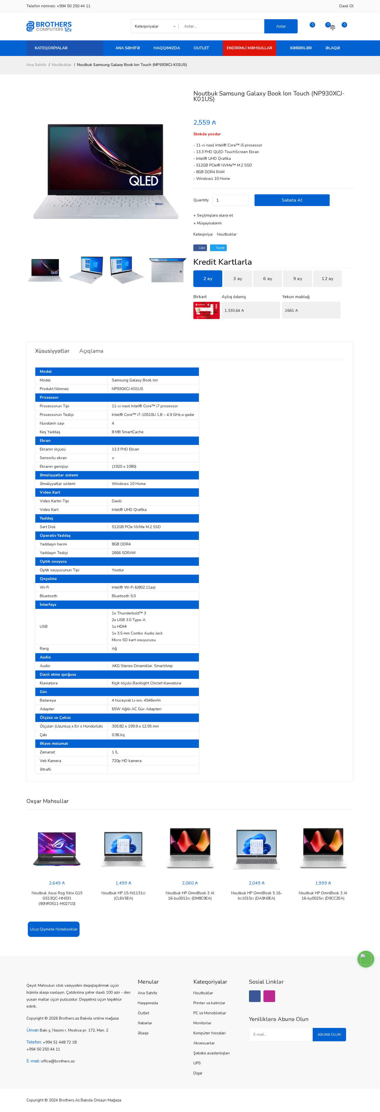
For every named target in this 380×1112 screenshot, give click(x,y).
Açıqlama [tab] (91, 351)
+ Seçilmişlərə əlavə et (213, 215)
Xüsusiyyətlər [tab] (52, 351)
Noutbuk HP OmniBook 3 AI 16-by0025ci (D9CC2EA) (323, 895)
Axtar (281, 26)
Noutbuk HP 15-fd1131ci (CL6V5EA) (123, 895)
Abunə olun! (329, 1034)
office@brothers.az (58, 1061)
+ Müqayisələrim (207, 223)
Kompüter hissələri (209, 1033)
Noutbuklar (61, 64)
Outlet (201, 48)
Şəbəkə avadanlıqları (211, 1053)
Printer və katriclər (209, 1003)
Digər (198, 1073)
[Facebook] (255, 996)
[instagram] (269, 996)
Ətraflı (45, 769)
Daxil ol (346, 6)
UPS (197, 1063)
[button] (180, 171)
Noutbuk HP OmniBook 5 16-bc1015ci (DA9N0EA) (256, 895)
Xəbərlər (301, 48)
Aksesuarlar (204, 1043)
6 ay (267, 279)
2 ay (207, 279)
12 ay (328, 279)
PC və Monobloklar (209, 1013)
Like (201, 248)
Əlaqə (332, 48)
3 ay (237, 279)
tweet (219, 248)
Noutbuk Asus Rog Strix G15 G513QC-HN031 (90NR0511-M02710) (57, 898)
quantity (201, 200)
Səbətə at (292, 200)
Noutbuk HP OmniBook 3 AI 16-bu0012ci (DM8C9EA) (190, 895)
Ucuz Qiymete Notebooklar (54, 929)
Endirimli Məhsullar (249, 48)
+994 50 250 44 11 (73, 6)
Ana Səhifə (127, 48)
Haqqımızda (167, 48)
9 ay (297, 279)
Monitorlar (202, 1023)
